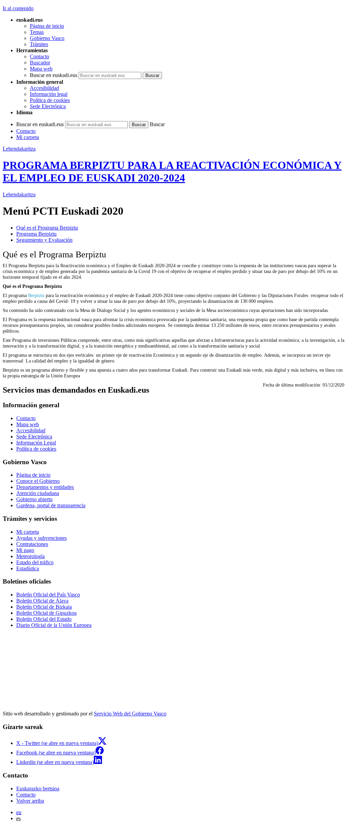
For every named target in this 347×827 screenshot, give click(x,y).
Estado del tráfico (35, 562)
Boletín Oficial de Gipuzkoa (46, 613)
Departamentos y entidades (45, 487)
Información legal (48, 94)
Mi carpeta (27, 137)
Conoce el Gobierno (38, 481)
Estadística (27, 568)
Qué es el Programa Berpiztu (47, 228)
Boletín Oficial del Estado (44, 619)
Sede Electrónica (48, 106)
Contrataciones (32, 544)
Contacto (39, 56)
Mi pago (25, 550)
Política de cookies (50, 100)
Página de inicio (47, 26)
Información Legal (36, 443)
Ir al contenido (18, 8)
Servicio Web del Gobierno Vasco (130, 713)
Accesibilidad (44, 88)
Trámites (39, 44)
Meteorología (30, 556)
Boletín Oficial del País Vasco (48, 594)
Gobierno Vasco (47, 38)
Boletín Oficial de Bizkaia (44, 607)
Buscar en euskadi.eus (53, 75)
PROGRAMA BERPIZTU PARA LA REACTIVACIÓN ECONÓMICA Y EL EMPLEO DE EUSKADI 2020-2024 (172, 171)
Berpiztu (36, 295)
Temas (37, 32)
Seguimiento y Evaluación (44, 240)
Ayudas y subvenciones (41, 538)
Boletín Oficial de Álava (42, 601)
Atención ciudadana (37, 493)
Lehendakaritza (19, 149)
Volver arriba (30, 801)
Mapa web (41, 69)
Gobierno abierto (34, 499)
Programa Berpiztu (36, 234)
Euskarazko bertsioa (37, 788)
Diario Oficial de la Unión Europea (53, 625)
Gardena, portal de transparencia (50, 505)
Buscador (40, 62)
